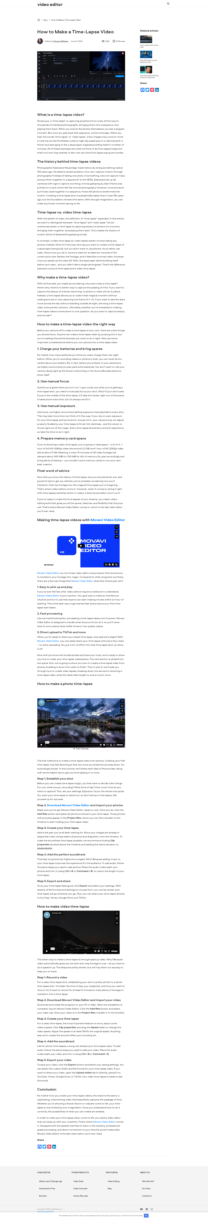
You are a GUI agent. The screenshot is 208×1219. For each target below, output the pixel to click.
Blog (110, 1188)
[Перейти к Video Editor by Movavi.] (38, 20)
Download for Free (47, 1188)
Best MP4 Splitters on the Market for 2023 (148, 61)
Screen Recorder (80, 1195)
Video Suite (78, 1181)
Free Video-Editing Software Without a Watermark (149, 76)
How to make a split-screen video (149, 46)
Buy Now (43, 1195)
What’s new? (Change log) (50, 1181)
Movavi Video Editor (108, 519)
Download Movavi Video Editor (68, 805)
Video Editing (113, 1181)
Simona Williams (61, 41)
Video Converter (80, 1188)
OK (146, 1215)
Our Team (146, 1188)
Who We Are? (148, 1181)
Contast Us (147, 1195)
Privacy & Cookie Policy (45, 1211)
